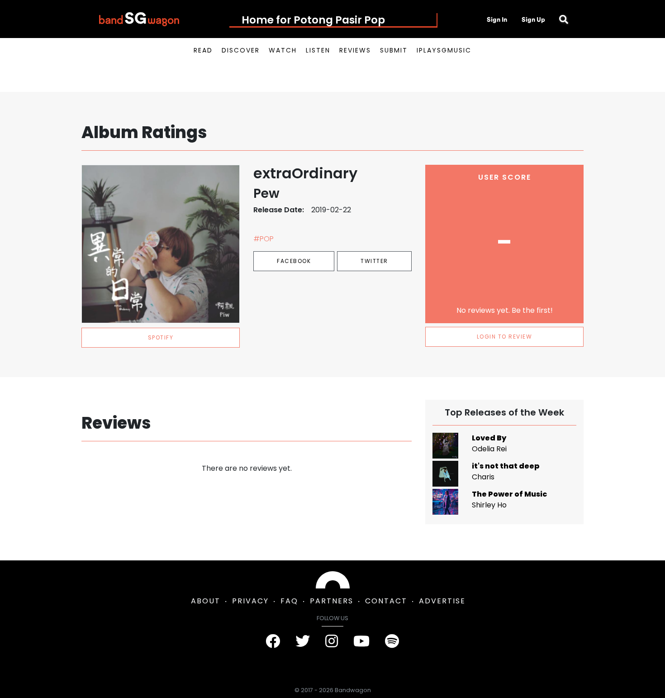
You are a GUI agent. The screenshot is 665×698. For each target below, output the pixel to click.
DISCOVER (241, 50)
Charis (483, 477)
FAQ (289, 601)
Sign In (497, 19)
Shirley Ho (489, 505)
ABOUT (205, 601)
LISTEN (318, 50)
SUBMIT (394, 50)
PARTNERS (331, 601)
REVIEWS (355, 50)
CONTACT (386, 601)
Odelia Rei (489, 449)
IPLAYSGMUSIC (444, 50)
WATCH (283, 50)
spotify (161, 337)
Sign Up (533, 19)
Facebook (294, 261)
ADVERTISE (442, 601)
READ (203, 50)
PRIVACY (250, 601)
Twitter (374, 261)
